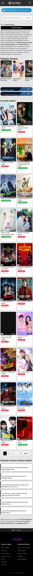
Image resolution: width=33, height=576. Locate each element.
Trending (20, 556)
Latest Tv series (22, 553)
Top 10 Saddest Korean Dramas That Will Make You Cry (14, 503)
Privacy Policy (5, 553)
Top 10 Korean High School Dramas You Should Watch (14, 511)
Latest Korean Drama (24, 548)
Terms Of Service (6, 556)
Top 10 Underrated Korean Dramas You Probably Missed (14, 477)
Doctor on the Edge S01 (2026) (24, 407)
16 (20, 453)
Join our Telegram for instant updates (17, 10)
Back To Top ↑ (16, 530)
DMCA (3, 559)
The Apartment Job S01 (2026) (7, 268)
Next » (26, 453)
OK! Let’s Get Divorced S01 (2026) (7, 233)
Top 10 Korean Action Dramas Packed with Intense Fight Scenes (15, 468)
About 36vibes (5, 548)
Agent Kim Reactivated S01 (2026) (23, 128)
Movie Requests (22, 559)
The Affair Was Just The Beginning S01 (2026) (24, 164)
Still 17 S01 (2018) (23, 372)
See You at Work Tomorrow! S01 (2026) (6, 337)
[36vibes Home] (16, 542)
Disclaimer (4, 562)
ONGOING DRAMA (15, 89)
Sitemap (3, 565)
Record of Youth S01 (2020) (5, 79)
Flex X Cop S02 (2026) (8, 198)
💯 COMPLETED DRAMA (15, 94)
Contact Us (4, 550)
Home (2, 24)
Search (28, 18)
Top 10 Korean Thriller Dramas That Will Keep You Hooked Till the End (14, 494)
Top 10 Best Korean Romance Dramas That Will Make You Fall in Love (15, 486)
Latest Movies (22, 550)
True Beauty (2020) (17, 79)
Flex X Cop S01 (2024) (24, 301)
